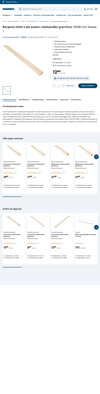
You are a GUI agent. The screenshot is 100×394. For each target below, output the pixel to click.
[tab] (9, 99)
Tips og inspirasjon (75, 15)
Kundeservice (61, 15)
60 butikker (16, 185)
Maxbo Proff (88, 15)
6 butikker (67, 62)
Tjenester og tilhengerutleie (43, 15)
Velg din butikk (11, 2)
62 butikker (64, 185)
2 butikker (64, 256)
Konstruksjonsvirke (32, 21)
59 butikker (40, 256)
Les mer (55, 55)
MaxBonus (27, 15)
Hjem (4, 21)
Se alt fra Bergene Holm (11, 37)
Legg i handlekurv (87, 86)
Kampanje (18, 15)
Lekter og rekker (44, 21)
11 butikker (88, 256)
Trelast (23, 21)
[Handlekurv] (96, 9)
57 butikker (40, 185)
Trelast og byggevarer (13, 21)
